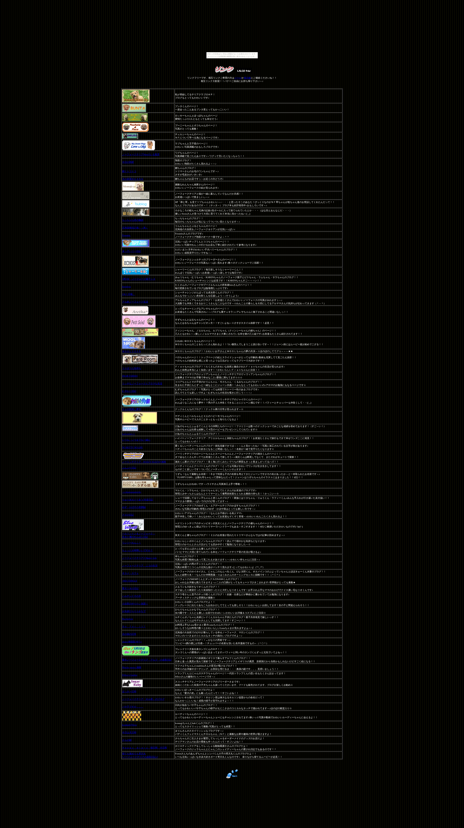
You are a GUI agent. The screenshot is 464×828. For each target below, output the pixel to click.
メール (237, 77)
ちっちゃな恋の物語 (132, 220)
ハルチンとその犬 (131, 596)
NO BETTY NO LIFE (132, 447)
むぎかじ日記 (129, 391)
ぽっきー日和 (129, 691)
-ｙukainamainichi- (131, 492)
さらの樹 (127, 740)
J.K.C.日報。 (128, 294)
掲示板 (247, 77)
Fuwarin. (126, 235)
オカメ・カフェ (130, 573)
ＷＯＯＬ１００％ (131, 351)
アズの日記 (128, 514)
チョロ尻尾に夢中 (131, 409)
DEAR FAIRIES (130, 376)
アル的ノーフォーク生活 (135, 301)
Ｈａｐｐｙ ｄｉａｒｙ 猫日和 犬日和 (144, 747)
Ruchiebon (127, 618)
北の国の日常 (129, 634)
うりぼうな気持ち (131, 368)
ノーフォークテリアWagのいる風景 (141, 154)
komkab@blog (129, 724)
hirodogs (126, 286)
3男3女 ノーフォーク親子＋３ (138, 279)
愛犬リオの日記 (130, 588)
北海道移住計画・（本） (135, 227)
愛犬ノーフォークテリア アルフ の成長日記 (147, 659)
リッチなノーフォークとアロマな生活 (142, 383)
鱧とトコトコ (129, 171)
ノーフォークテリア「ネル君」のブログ (143, 699)
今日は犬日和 (129, 732)
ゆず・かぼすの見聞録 (134, 507)
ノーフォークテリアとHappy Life (139, 558)
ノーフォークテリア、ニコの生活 (140, 565)
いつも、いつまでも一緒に (136, 439)
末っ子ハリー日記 (131, 251)
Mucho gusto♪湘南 (131, 667)
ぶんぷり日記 (129, 467)
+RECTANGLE (129, 580)
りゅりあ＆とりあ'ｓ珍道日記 (137, 499)
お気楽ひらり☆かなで (134, 611)
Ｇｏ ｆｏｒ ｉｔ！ (134, 626)
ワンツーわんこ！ (131, 542)
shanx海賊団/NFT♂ (132, 641)
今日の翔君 (128, 162)
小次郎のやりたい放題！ (135, 603)
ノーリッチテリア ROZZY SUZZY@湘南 (144, 461)
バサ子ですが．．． (132, 706)
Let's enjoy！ (128, 433)
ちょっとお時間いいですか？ (137, 550)
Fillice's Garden (129, 675)
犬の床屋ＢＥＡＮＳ (132, 179)
